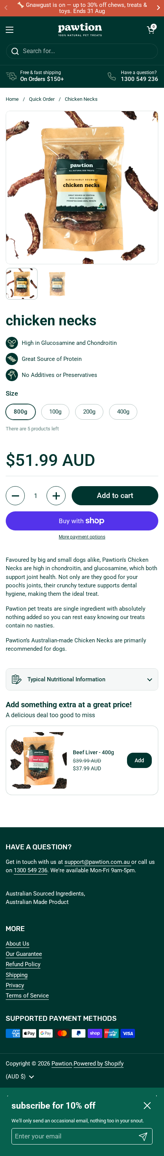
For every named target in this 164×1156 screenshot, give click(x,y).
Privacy (15, 985)
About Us (17, 943)
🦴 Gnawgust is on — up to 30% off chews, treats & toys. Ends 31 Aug (82, 8)
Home (12, 99)
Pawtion (61, 1063)
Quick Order (42, 99)
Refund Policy (23, 964)
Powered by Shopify (99, 1063)
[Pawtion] (80, 29)
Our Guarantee (24, 954)
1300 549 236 (30, 870)
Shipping (16, 975)
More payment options (82, 537)
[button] (150, 29)
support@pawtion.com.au (97, 862)
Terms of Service (27, 995)
